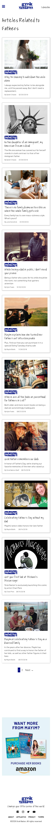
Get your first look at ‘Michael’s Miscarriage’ (21, 578)
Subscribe (45, 7)
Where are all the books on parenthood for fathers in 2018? (24, 398)
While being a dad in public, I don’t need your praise (25, 271)
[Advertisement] (26, 694)
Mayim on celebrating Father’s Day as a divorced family (25, 641)
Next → (29, 669)
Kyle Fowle (10, 287)
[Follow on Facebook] (18, 811)
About (11, 817)
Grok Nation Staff (12, 470)
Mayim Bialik (10, 349)
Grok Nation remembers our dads (21, 459)
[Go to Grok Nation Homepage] (26, 5)
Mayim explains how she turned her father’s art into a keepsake (23, 336)
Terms (41, 817)
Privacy (32, 817)
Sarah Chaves (11, 95)
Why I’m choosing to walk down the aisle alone (24, 78)
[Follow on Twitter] (28, 811)
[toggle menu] (3, 6)
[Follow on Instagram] (23, 811)
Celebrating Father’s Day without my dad (24, 519)
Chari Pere (10, 592)
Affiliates (21, 817)
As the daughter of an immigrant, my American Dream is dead (23, 144)
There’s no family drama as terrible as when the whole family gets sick (25, 209)
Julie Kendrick (11, 222)
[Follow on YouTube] (34, 811)
